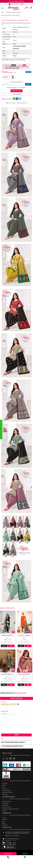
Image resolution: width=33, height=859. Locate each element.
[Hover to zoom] (16, 129)
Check (28, 84)
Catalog (4, 646)
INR (22, 4)
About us (4, 817)
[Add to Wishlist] (1, 612)
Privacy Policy (5, 805)
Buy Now (24, 853)
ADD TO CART (8, 853)
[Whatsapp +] (14, 98)
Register (4, 785)
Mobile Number (4, 711)
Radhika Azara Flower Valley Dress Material (15, 635)
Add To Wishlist (17, 94)
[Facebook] (17, 98)
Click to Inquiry (11, 103)
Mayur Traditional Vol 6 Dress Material (10, 15)
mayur (14, 55)
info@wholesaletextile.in (13, 838)
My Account (4, 783)
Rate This (3, 701)
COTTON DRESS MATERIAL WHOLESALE (13, 12)
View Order (4, 789)
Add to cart (17, 90)
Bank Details (5, 825)
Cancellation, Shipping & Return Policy (10, 809)
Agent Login (5, 794)
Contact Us (4, 819)
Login (3, 787)
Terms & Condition (6, 807)
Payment (4, 810)
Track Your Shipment (6, 790)
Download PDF (23, 103)
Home (2, 12)
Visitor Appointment (6, 801)
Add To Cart (11, 646)
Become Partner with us (7, 792)
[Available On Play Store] (9, 4)
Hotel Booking (5, 803)
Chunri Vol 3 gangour (25, 635)
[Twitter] (20, 98)
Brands (3, 823)
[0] (28, 8)
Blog (3, 821)
